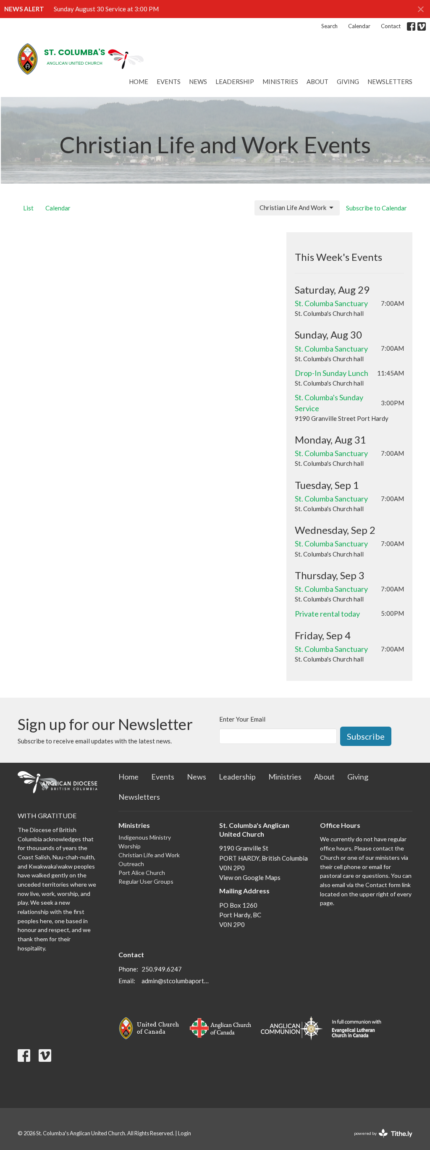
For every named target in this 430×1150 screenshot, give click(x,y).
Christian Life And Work (293, 207)
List (28, 208)
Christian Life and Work (149, 855)
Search (329, 26)
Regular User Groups (145, 881)
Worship (129, 846)
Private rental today (327, 613)
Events (169, 81)
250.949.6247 (162, 969)
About (317, 81)
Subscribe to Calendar (376, 208)
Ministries (280, 81)
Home (138, 81)
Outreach (131, 863)
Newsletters (389, 81)
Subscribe (366, 736)
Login (184, 1133)
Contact (391, 26)
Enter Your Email (242, 719)
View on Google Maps (250, 877)
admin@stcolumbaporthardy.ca (176, 981)
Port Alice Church (141, 872)
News (198, 81)
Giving (348, 81)
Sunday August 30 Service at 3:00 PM (106, 9)
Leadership (234, 81)
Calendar (359, 26)
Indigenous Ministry (144, 837)
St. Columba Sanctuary (331, 303)
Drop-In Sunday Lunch (331, 373)
